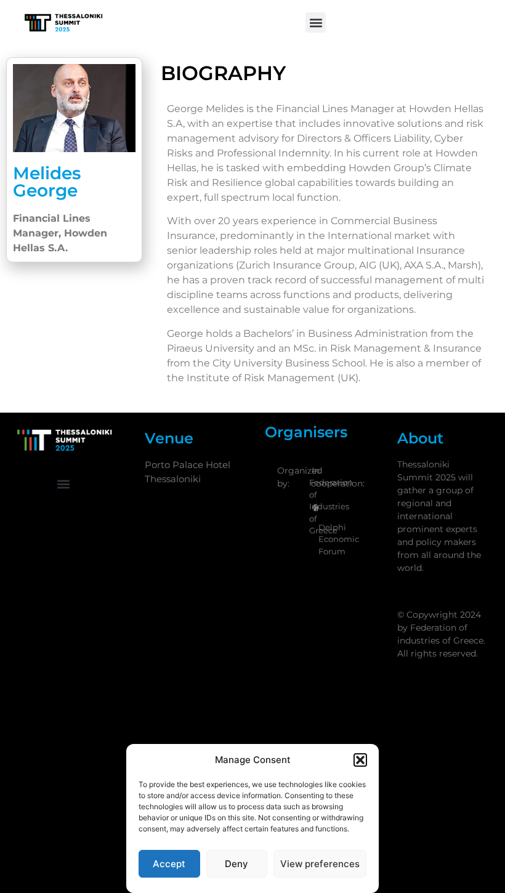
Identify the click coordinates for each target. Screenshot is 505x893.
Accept (169, 864)
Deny (236, 864)
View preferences (320, 864)
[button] (360, 760)
